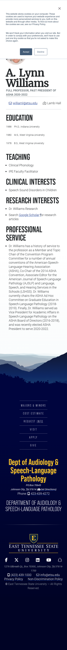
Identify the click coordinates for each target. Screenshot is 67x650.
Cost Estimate (33, 413)
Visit (33, 429)
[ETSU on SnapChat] (58, 561)
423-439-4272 (40, 493)
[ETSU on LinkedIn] (36, 561)
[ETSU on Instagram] (26, 561)
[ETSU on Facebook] (5, 561)
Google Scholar (29, 215)
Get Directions (48, 489)
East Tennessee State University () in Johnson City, (33, 543)
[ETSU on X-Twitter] (15, 561)
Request (33, 421)
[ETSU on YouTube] (47, 561)
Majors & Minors (33, 405)
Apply (33, 437)
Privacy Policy (13, 579)
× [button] (60, 7)
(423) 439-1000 (21, 575)
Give (33, 445)
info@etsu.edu (50, 575)
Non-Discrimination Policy (45, 579)
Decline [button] (40, 51)
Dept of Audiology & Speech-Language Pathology (33, 470)
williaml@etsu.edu (25, 103)
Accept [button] (26, 51)
